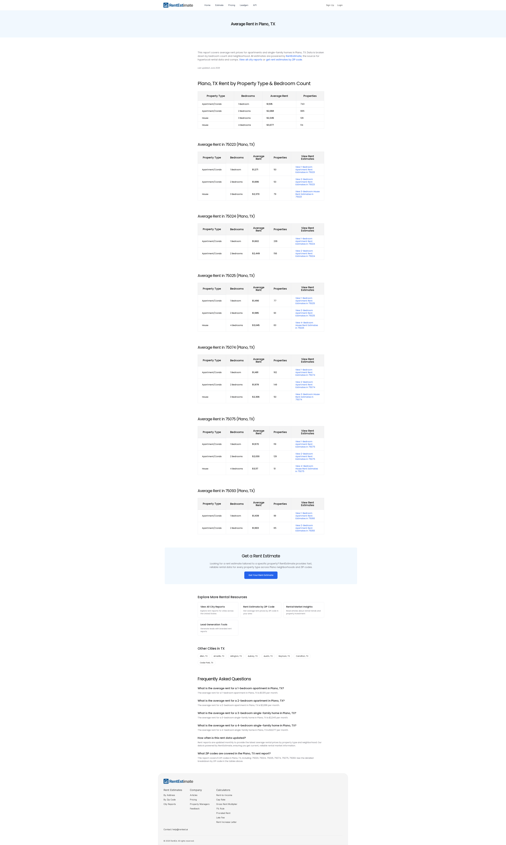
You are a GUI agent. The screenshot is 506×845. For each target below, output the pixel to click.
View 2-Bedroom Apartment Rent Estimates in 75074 (305, 384)
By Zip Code (170, 799)
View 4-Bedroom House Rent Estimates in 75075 (306, 469)
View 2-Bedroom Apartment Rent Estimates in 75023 (305, 182)
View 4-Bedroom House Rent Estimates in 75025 (306, 325)
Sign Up (330, 5)
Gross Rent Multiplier (226, 804)
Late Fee (220, 817)
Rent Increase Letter (226, 822)
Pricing (231, 5)
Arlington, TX (236, 656)
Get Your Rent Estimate (261, 575)
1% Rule (220, 808)
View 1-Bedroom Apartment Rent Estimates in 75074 (305, 372)
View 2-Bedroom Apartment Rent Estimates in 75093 (305, 528)
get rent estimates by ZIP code (284, 59)
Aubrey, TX (253, 656)
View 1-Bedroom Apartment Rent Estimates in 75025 (305, 301)
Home (207, 5)
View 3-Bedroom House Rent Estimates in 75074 (307, 397)
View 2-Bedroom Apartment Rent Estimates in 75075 (305, 456)
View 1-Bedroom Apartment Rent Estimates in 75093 (305, 516)
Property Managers (200, 804)
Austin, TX (268, 656)
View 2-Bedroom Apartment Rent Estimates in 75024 (305, 253)
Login (340, 5)
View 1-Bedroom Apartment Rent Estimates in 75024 (305, 241)
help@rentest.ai (180, 829)
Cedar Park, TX (206, 662)
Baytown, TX (284, 656)
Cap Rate (220, 799)
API (255, 5)
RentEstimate (293, 56)
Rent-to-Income (224, 795)
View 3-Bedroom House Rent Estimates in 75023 (307, 194)
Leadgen (244, 5)
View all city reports (250, 59)
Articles (193, 795)
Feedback (195, 808)
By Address (169, 795)
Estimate (219, 5)
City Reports (170, 804)
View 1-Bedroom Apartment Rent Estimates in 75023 (305, 169)
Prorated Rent (223, 813)
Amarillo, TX (219, 656)
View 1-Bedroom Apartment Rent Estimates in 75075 (305, 444)
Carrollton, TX (302, 656)
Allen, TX (204, 656)
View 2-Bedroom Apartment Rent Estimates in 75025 (305, 313)
